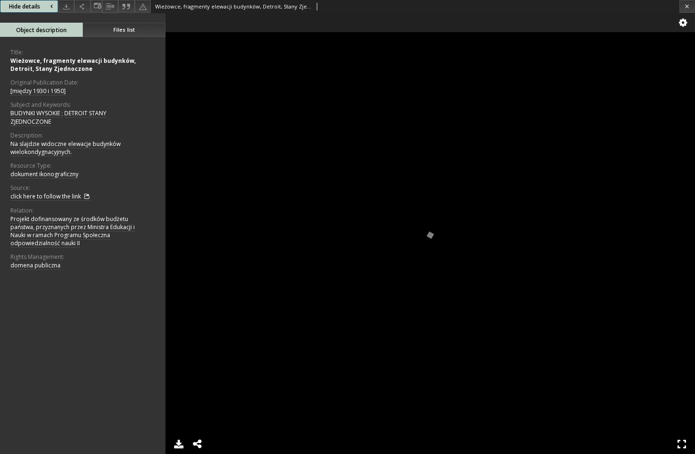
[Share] (82, 6)
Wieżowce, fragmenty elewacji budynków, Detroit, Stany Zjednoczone (73, 65)
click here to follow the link (46, 196)
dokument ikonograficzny (44, 174)
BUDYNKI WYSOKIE (35, 113)
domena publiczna (35, 265)
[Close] (687, 6)
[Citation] (126, 6)
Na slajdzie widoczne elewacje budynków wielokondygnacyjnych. (65, 148)
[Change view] (96, 6)
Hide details (24, 6)
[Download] (66, 6)
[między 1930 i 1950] (38, 91)
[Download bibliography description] (110, 6)
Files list (124, 29)
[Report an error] (143, 6)
